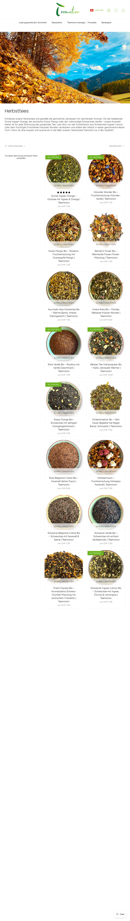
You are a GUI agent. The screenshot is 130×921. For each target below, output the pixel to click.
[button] (116, 10)
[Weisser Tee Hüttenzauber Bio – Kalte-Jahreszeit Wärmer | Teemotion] (106, 344)
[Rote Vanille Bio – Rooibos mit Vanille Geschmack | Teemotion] (64, 344)
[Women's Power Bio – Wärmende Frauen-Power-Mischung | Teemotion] (106, 230)
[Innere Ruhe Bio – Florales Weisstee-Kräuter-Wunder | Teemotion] (106, 289)
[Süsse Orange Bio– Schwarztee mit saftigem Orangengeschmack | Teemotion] (64, 399)
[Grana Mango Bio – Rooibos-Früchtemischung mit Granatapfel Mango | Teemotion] (64, 230)
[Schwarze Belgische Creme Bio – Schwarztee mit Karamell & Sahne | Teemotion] (64, 512)
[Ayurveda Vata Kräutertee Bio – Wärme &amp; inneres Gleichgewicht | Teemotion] (64, 289)
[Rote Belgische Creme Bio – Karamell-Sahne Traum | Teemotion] (64, 457)
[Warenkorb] (123, 10)
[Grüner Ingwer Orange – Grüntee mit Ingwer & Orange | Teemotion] (64, 171)
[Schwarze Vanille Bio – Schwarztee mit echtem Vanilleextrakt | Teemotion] (106, 512)
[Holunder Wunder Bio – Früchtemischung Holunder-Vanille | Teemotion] (106, 171)
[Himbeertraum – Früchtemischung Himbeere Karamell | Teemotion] (106, 457)
